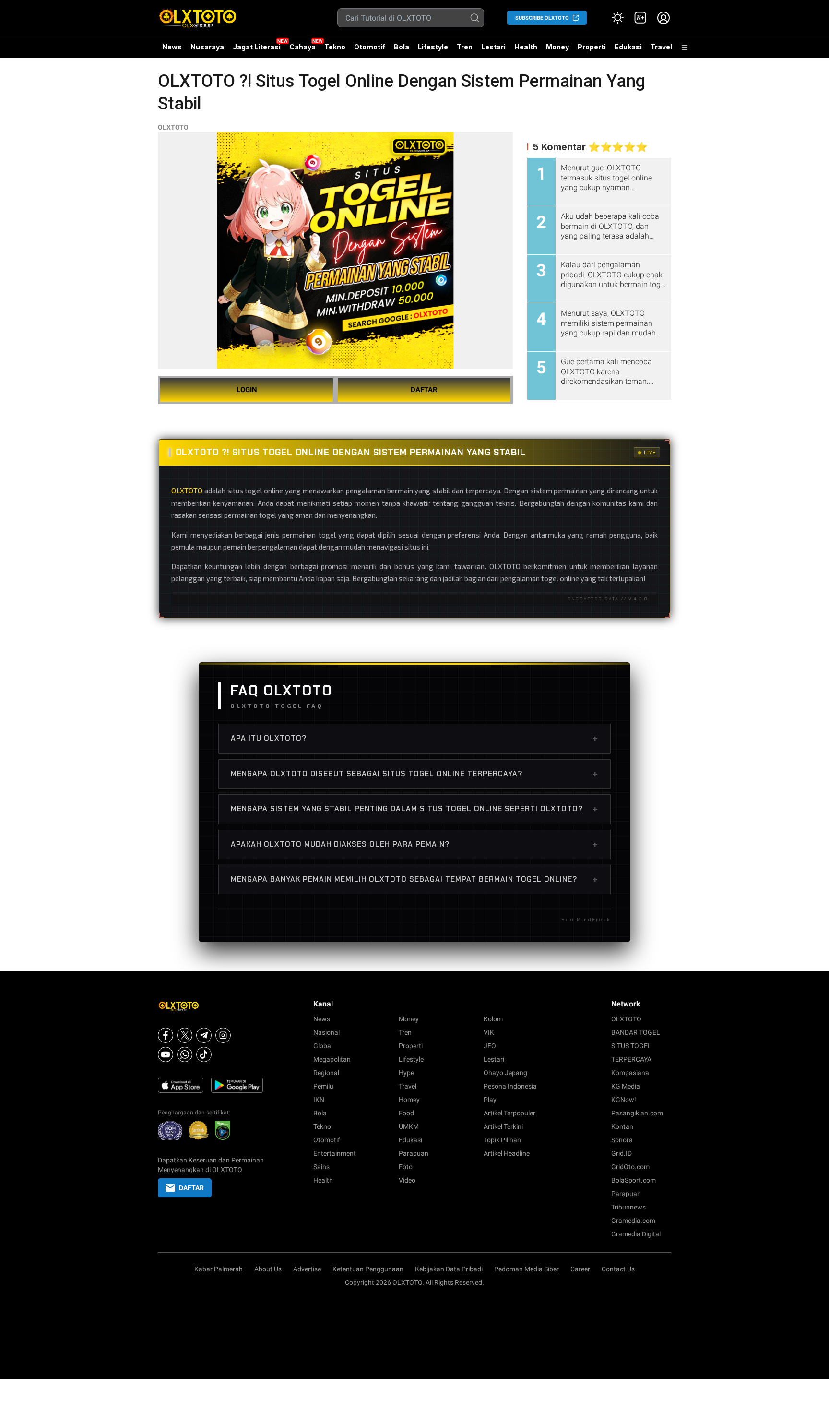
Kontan (622, 1126)
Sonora (622, 1140)
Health (525, 47)
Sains (321, 1167)
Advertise (307, 1269)
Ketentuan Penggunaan (367, 1269)
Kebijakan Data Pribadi (449, 1269)
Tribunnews (628, 1207)
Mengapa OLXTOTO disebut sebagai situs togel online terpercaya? (414, 773)
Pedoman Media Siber (526, 1269)
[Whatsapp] (184, 1054)
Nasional (326, 1032)
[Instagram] (223, 1035)
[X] (184, 1035)
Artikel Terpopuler (509, 1113)
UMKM (409, 1126)
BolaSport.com (633, 1180)
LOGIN (247, 389)
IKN (318, 1099)
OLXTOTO (173, 127)
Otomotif (369, 47)
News (172, 47)
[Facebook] (165, 1035)
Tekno (334, 47)
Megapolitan (332, 1059)
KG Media (625, 1086)
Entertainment (334, 1153)
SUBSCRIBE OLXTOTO (542, 18)
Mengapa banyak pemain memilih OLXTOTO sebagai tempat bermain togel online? (414, 879)
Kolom (493, 1019)
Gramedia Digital (636, 1234)
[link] (640, 17)
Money (557, 47)
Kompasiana (630, 1073)
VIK (489, 1032)
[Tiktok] (204, 1054)
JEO (490, 1046)
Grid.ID (621, 1153)
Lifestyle (433, 47)
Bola (401, 47)
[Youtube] (165, 1054)
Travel (661, 47)
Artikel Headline (507, 1153)
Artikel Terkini (503, 1126)
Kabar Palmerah (218, 1269)
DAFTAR (424, 389)
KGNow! (623, 1099)
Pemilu (323, 1086)
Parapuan (413, 1153)
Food (406, 1113)
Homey (409, 1099)
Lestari (493, 50)
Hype (406, 1073)
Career (580, 1269)
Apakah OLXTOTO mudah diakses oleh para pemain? (414, 844)
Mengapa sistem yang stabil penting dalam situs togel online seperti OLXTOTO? (414, 808)
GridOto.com (630, 1167)
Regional (326, 1073)
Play (490, 1099)
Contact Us (618, 1269)
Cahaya (302, 47)
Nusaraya (207, 47)
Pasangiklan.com (637, 1113)
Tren (465, 47)
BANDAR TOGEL (635, 1032)
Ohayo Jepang (505, 1073)
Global (322, 1046)
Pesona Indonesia (510, 1086)
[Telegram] (204, 1035)
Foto (406, 1167)
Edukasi (628, 47)
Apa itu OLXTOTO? (414, 738)
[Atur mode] (617, 17)
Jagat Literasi (257, 47)
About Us (268, 1269)
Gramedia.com (633, 1220)
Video (407, 1180)
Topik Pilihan (502, 1140)
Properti (592, 47)
